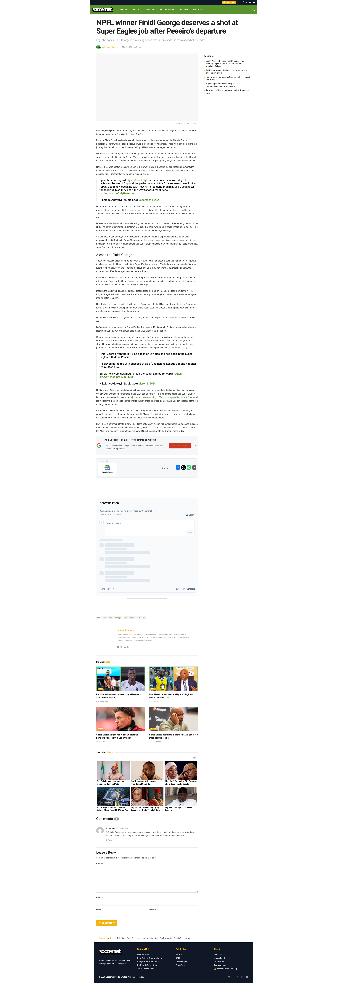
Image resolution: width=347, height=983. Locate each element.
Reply (110, 840)
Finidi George (115, 618)
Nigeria (142, 618)
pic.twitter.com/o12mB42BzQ (117, 377)
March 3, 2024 (127, 47)
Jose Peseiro (130, 618)
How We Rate (143, 955)
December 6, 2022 (149, 199)
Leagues (123, 10)
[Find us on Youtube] (254, 2)
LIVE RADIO (229, 2)
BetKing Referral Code (147, 965)
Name (99, 897)
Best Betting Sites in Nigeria (149, 958)
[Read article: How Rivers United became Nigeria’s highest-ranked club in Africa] (173, 679)
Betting (197, 10)
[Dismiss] (195, 445)
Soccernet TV (167, 10)
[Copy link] (194, 467)
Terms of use (220, 965)
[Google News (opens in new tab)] (107, 469)
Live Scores (150, 10)
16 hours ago (155, 741)
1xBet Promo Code (145, 969)
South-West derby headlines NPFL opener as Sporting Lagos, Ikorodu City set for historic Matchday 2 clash (225, 63)
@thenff (179, 373)
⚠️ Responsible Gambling (225, 969)
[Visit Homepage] (102, 9)
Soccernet (103, 938)
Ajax (104, 618)
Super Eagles (181, 962)
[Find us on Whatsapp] (240, 2)
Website (152, 910)
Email (99, 909)
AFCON (136, 10)
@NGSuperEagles (139, 180)
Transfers (180, 965)
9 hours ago (102, 701)
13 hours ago (103, 741)
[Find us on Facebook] (243, 2)
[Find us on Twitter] (247, 2)
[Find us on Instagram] (250, 2)
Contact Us (219, 962)
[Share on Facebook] (178, 467)
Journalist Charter (222, 958)
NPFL (178, 958)
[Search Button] (254, 9)
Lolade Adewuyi (111, 47)
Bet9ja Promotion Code (148, 962)
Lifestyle (183, 10)
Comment (101, 863)
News (138, 47)
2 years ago (123, 828)
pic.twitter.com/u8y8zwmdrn (117, 193)
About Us (218, 955)
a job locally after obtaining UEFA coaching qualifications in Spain (162, 397)
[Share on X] (183, 467)
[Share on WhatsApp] (189, 467)
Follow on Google (179, 445)
